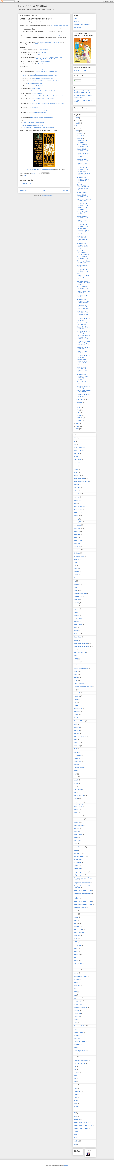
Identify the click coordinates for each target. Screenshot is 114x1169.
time (75, 1066)
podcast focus (78, 929)
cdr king (76, 575)
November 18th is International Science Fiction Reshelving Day (47, 35)
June (79, 407)
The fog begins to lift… (38, 93)
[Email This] (42, 173)
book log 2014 (78, 522)
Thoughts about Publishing (37, 85)
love (75, 786)
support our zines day (80, 1041)
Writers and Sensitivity (39, 112)
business (76, 559)
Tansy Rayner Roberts (80, 1051)
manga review (78, 802)
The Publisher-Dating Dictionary (59, 25)
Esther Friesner (42, 64)
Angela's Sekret (82, 192)
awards (76, 472)
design (76, 630)
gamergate (77, 711)
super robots (77, 1038)
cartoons (76, 568)
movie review (78, 834)
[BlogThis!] (44, 173)
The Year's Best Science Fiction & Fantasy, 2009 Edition (38, 169)
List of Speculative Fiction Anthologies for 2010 (83, 282)
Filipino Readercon (79, 683)
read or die (77, 970)
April (79, 412)
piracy (75, 920)
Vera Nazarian (42, 52)
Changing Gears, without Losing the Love (46, 71)
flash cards (77, 693)
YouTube (76, 1138)
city (75, 581)
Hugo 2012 (77, 742)
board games (78, 509)
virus (75, 1103)
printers (76, 948)
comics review (78, 596)
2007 (77, 426)
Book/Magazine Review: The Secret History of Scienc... (83, 173)
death (75, 627)
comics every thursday (80, 593)
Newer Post (23, 190)
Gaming (76, 714)
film (75, 690)
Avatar (76, 469)
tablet (75, 1047)
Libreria (76, 780)
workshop (77, 1119)
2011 (77, 125)
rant (75, 967)
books (75, 537)
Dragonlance (78, 637)
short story (77, 1016)
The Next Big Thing (79, 1063)
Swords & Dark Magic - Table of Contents (33, 122)
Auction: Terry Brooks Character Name (33, 125)
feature (76, 677)
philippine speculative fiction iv (83, 890)
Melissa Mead (41, 54)
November (80, 135)
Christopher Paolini (45, 61)
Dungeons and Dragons (81, 643)
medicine (76, 809)
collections (77, 584)
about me (76, 453)
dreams (76, 640)
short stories (77, 1013)
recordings (77, 979)
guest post (77, 730)
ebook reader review (80, 652)
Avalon (76, 466)
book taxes (77, 534)
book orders (77, 525)
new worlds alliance (80, 856)
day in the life (78, 624)
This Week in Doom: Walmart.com (41, 115)
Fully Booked (78, 708)
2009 (77, 131)
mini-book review (79, 819)
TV (75, 1082)
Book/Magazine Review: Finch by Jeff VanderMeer (83, 301)
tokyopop (76, 1072)
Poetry (76, 939)
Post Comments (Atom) (48, 195)
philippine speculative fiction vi (83, 901)
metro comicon (78, 816)
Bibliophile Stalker (32, 6)
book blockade (78, 512)
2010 (77, 128)
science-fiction (78, 1004)
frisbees (76, 705)
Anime (76, 456)
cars (75, 565)
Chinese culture (78, 578)
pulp (75, 957)
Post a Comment (26, 183)
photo (75, 911)
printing (76, 951)
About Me (77, 21)
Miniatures (77, 822)
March (79, 415)
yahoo (76, 1134)
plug (25, 175)
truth (75, 1079)
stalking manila (78, 1032)
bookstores (77, 550)
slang (75, 1019)
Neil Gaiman (77, 853)
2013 (77, 120)
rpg (75, 995)
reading (76, 973)
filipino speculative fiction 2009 (83, 686)
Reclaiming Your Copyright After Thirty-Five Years (44, 90)
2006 (77, 429)
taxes (75, 1054)
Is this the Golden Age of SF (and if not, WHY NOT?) (45, 80)
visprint (76, 1106)
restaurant (77, 985)
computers (77, 599)
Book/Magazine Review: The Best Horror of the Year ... (83, 307)
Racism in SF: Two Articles (37, 44)
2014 (77, 118)
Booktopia (77, 553)
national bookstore (79, 847)
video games (77, 1091)
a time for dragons (79, 450)
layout (75, 770)
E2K (75, 649)
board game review (79, 506)
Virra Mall (77, 1100)
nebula (76, 850)
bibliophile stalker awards (81, 481)
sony (75, 1022)
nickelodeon (77, 859)
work (75, 1116)
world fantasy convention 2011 (83, 1125)
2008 (77, 423)
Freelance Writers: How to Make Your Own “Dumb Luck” (48, 95)
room (75, 991)
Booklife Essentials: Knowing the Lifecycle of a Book (43, 75)
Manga (76, 798)
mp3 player (77, 840)
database (76, 621)
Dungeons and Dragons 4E (82, 646)
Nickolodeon (77, 862)
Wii (75, 1113)
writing (76, 1131)
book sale (77, 531)
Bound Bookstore (79, 556)
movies (76, 837)
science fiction (78, 1001)
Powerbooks (77, 945)
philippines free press (80, 907)
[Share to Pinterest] (48, 173)
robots (76, 988)
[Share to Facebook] (47, 173)
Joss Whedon (78, 761)
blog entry (77, 494)
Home (44, 190)
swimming (77, 1044)
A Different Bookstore (80, 447)
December (80, 133)
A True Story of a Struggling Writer (41, 110)
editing (76, 658)
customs (76, 615)
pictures (76, 917)
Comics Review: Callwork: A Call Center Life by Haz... (83, 252)
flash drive (77, 696)
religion (76, 982)
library (76, 777)
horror (75, 739)
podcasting (77, 935)
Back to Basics (38, 100)
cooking (76, 606)
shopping (76, 1010)
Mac (75, 792)
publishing (77, 954)
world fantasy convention (81, 1122)
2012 (77, 123)
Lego (75, 774)
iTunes (76, 752)
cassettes (76, 571)
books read (77, 543)
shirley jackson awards (80, 1007)
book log (76, 519)
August (79, 402)
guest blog (77, 727)
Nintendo (76, 865)
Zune (75, 1144)
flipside (76, 699)
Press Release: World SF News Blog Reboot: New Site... (83, 343)
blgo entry (77, 487)
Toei (75, 1069)
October (79, 138)
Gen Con (76, 718)
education (77, 662)
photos (76, 914)
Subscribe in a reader (80, 70)
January (80, 420)
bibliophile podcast (79, 478)
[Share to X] (45, 173)
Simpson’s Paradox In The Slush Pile (49, 42)
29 (74, 441)
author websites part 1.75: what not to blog (41, 117)
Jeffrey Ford (77, 758)
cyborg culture (78, 618)
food (75, 702)
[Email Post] (39, 173)
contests (76, 603)
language (76, 764)
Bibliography (77, 27)
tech (75, 1057)
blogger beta (77, 500)
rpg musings (77, 998)
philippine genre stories (81, 872)
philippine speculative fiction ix (83, 893)
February (80, 417)
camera (76, 562)
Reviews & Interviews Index (82, 24)
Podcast (76, 926)
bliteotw (76, 491)
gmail (75, 724)
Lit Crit (76, 783)
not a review (77, 868)
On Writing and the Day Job (34, 83)
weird (75, 1110)
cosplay (76, 612)
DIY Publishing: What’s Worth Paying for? (44, 98)
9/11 (75, 444)
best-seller (77, 475)
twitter (75, 1085)
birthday (76, 484)
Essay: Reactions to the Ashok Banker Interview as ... (83, 155)
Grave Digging (36, 88)
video (75, 1088)
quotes (76, 960)
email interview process (81, 668)
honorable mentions (80, 736)
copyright (76, 609)
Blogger (66, 1165)
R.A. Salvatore (78, 963)
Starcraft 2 (77, 1035)
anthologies (77, 459)
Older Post (65, 190)
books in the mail (79, 540)
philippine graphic (79, 875)
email (75, 665)
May (78, 410)
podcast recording (79, 932)
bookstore (77, 546)
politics (76, 942)
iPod (75, 749)
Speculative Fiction (79, 1026)
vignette (76, 1094)
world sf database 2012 (81, 1128)
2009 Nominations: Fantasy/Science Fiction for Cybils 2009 (38, 127)
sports (75, 1029)
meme (76, 812)
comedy (76, 587)
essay (75, 671)
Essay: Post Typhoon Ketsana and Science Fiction (83, 337)
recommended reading (80, 976)
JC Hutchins (77, 755)
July (78, 404)
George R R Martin (79, 721)
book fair (76, 515)
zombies (76, 1141)
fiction (75, 680)
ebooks (76, 655)
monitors (76, 831)
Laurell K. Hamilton (79, 767)
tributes (76, 1075)
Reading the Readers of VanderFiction (43, 78)
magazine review (79, 795)
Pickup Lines (34, 107)
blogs (75, 503)
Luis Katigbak (78, 789)
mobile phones (78, 825)
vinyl (75, 1097)
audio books (77, 463)
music (75, 844)
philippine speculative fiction (82, 883)
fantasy (76, 674)
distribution (77, 634)
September (80, 399)
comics (76, 590)
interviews (77, 746)
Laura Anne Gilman (43, 49)
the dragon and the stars (81, 1060)
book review (77, 528)
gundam (76, 733)
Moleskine (77, 828)
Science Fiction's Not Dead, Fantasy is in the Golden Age (43, 69)
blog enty (76, 497)
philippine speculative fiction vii (83, 904)
